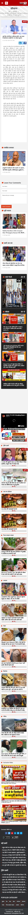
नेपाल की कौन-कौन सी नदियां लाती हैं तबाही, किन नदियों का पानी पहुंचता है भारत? (12, 734)
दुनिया (3, 901)
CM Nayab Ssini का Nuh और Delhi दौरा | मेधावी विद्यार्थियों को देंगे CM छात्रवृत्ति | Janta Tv (13, 347)
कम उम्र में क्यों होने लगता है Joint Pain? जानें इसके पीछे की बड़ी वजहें (13, 664)
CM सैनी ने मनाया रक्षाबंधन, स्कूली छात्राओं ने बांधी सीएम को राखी (14, 852)
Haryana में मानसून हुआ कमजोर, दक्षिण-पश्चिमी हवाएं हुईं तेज (14, 863)
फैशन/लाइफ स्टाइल (8, 535)
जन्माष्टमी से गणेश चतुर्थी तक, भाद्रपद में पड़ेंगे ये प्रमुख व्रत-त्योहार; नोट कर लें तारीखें (13, 598)
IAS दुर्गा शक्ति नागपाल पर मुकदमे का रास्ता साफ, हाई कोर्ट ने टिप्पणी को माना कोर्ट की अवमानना (14, 865)
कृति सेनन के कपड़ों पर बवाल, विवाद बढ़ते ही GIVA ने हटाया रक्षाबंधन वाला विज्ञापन (14, 885)
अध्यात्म (5, 580)
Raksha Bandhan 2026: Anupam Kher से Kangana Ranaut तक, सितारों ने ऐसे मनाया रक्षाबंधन (14, 232)
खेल (10, 901)
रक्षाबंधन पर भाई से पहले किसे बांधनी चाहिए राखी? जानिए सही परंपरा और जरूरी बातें (12, 619)
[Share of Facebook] (25, 43)
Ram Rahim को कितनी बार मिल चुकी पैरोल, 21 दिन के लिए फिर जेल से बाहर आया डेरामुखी (13, 755)
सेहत (4, 626)
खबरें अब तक (8, 243)
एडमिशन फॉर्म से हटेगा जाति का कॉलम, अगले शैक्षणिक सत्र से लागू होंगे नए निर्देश (13, 384)
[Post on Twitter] (22, 43)
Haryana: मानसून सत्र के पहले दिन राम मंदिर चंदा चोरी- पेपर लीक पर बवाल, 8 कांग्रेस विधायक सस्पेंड (14, 855)
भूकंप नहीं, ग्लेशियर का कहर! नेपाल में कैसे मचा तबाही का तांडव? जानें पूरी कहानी (14, 880)
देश (6, 901)
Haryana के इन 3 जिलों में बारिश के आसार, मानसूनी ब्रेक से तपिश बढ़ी (14, 850)
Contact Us (9, 911)
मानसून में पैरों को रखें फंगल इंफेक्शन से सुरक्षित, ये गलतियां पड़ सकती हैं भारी (13, 552)
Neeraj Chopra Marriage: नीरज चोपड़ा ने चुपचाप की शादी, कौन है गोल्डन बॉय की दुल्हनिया (13, 305)
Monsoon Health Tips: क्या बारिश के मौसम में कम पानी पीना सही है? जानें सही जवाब (13, 573)
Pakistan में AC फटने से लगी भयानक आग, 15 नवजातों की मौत (14, 887)
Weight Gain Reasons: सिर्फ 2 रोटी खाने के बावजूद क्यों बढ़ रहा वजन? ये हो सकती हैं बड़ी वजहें (13, 643)
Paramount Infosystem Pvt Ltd (14, 913)
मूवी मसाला (7, 211)
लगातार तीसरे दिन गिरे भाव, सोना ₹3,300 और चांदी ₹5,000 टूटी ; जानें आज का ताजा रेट (13, 688)
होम (9, 12)
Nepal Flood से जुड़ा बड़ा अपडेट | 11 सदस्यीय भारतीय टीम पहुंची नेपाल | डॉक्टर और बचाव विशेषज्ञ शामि (13, 365)
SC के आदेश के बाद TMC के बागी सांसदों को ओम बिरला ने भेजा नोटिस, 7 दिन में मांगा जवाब (14, 882)
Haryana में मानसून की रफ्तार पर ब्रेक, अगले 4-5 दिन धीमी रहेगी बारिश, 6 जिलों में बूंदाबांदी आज (14, 890)
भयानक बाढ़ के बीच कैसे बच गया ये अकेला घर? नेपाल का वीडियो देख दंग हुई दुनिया (13, 484)
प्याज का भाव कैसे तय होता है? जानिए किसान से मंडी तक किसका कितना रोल (14, 892)
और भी (23, 277)
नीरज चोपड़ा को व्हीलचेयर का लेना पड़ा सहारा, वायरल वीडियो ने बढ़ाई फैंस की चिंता (13, 264)
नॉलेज (4, 716)
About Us (17, 911)
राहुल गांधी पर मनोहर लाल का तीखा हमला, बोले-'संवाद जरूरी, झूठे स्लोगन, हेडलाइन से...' (14, 847)
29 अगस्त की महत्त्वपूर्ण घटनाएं (9, 529)
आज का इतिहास (7, 492)
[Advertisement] (14, 403)
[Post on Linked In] (20, 43)
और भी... (14, 466)
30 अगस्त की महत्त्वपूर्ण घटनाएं (9, 509)
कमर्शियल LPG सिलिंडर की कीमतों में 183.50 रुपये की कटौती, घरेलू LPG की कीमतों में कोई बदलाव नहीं (12, 709)
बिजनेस (5, 671)
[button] (4, 293)
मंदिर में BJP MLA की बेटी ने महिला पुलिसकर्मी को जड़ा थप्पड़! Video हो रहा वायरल (14, 860)
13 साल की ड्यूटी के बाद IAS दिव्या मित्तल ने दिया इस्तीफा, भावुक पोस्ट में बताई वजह (13, 463)
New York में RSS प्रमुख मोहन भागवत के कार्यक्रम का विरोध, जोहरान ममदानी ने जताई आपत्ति (14, 858)
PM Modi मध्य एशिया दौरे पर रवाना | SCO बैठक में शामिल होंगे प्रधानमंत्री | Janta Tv (13, 328)
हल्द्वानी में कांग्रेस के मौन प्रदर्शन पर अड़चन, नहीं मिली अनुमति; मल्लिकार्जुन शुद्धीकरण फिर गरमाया (13, 169)
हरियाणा (15, 12)
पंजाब (3, 905)
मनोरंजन (18, 901)
